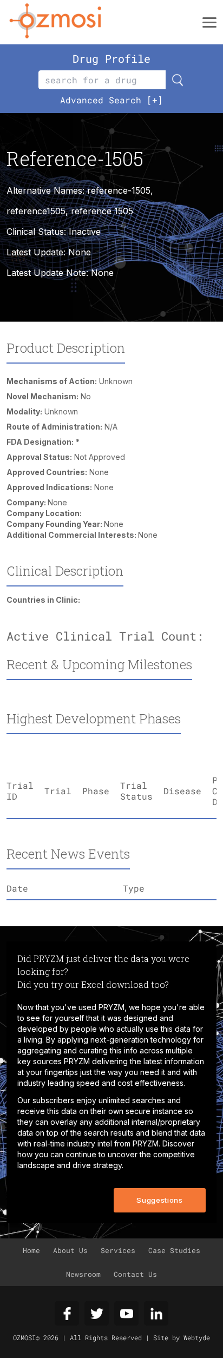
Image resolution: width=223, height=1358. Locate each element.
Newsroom (83, 1274)
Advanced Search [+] (111, 100)
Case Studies (174, 1250)
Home (31, 1250)
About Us (70, 1250)
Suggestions (159, 1200)
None (102, 272)
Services (118, 1250)
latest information (173, 1061)
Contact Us (135, 1274)
